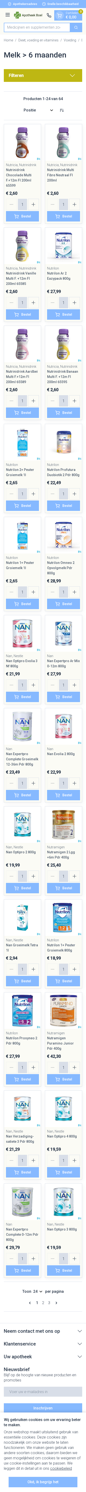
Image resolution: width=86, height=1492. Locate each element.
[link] (30, 1303)
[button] (43, 75)
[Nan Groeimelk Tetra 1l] (22, 917)
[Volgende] (55, 1303)
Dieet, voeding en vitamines (38, 40)
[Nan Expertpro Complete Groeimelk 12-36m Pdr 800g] (22, 726)
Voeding (70, 40)
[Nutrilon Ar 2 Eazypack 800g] (63, 246)
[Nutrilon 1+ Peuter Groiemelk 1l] (22, 535)
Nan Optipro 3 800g (62, 1229)
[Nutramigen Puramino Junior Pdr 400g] (63, 1010)
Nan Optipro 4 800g (62, 1136)
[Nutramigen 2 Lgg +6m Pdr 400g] (63, 824)
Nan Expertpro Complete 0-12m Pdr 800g (22, 1234)
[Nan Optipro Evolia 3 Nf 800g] (22, 633)
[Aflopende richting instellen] (61, 110)
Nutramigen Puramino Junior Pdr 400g (60, 1043)
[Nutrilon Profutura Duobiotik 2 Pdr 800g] (63, 442)
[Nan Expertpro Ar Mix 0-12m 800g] (63, 633)
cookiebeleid (61, 1468)
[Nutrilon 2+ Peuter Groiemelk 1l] (22, 442)
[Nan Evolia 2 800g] (63, 726)
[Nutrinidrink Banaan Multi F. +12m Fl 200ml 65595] (63, 344)
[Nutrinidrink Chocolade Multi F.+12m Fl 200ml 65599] (22, 142)
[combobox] (37, 27)
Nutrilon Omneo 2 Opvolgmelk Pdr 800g (61, 568)
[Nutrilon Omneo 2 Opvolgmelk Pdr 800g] (63, 535)
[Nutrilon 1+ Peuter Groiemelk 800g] (63, 917)
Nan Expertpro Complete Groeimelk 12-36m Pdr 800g (22, 759)
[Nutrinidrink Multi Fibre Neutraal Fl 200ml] (63, 142)
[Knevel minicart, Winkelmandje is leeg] (59, 15)
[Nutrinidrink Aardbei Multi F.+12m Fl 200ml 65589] (22, 344)
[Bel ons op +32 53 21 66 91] (49, 15)
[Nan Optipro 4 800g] (63, 1109)
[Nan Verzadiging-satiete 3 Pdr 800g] (22, 1109)
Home (8, 40)
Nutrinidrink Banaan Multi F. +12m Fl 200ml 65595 (62, 377)
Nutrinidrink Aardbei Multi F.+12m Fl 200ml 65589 (22, 377)
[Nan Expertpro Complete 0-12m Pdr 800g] (22, 1202)
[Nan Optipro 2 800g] (22, 824)
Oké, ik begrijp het (43, 1482)
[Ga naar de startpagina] (29, 15)
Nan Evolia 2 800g (61, 754)
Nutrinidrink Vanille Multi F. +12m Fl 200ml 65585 (21, 278)
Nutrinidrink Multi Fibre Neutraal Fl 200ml (60, 175)
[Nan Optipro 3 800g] (63, 1202)
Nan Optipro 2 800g (21, 852)
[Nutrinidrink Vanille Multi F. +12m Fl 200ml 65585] (22, 246)
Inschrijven (43, 1408)
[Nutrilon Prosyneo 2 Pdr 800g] (22, 1010)
